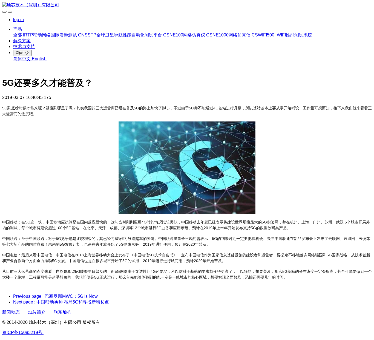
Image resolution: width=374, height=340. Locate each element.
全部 (17, 35)
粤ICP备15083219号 (22, 332)
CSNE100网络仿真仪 (184, 35)
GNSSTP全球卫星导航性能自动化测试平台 (120, 35)
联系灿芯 (62, 312)
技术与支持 (24, 46)
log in (18, 19)
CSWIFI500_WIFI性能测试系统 (282, 35)
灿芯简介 (36, 312)
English (39, 58)
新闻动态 (11, 312)
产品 (17, 29)
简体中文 (22, 58)
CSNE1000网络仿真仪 (228, 35)
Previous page (55, 296)
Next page (61, 302)
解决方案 (22, 40)
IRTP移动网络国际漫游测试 (50, 35)
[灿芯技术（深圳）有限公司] (187, 5)
